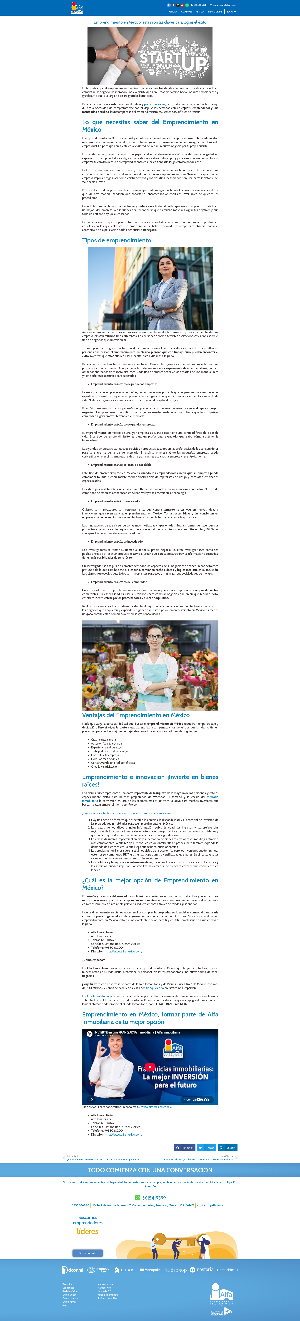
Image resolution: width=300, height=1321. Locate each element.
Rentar (200, 11)
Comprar (186, 11)
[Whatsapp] (187, 5)
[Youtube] (182, 5)
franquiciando (154, 988)
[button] (185, 1147)
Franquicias (215, 11)
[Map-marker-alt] (169, 5)
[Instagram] (178, 5)
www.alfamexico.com (155, 1107)
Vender (172, 11)
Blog (230, 11)
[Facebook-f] (173, 5)
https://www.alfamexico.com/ (123, 951)
